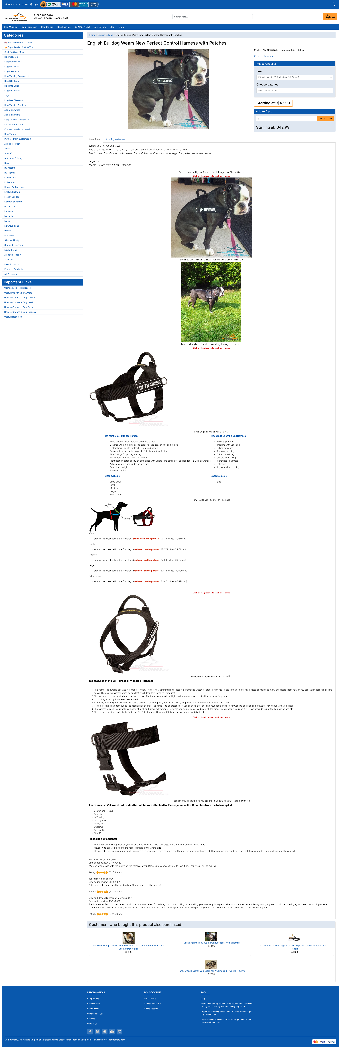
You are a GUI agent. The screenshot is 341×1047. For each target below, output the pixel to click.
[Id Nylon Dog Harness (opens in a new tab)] (129, 389)
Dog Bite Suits (11, 85)
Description (95, 139)
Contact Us (22, 4)
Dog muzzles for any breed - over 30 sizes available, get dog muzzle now (226, 1013)
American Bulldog (13, 158)
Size (259, 71)
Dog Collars (47, 27)
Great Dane (10, 206)
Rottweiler (9, 235)
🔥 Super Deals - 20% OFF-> (18, 47)
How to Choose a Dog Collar (19, 307)
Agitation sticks (12, 114)
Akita (7, 148)
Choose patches (267, 84)
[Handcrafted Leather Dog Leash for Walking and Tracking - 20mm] (211, 964)
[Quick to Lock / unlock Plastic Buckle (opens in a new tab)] (129, 758)
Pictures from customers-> (17, 138)
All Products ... (11, 274)
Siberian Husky (11, 240)
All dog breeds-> (12, 254)
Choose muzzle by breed (17, 129)
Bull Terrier (9, 172)
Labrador (9, 211)
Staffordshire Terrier (14, 245)
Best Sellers (100, 27)
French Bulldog (11, 197)
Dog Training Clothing (15, 105)
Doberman (9, 182)
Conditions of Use (95, 1014)
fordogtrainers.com (115, 1039)
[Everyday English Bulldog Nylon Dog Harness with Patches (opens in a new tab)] (211, 301)
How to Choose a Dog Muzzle (19, 297)
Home (11, 4)
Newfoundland (11, 225)
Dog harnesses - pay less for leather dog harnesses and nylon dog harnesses (226, 1021)
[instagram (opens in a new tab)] (119, 1031)
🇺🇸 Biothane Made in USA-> (18, 42)
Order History (150, 999)
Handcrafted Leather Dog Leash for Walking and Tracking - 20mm (211, 971)
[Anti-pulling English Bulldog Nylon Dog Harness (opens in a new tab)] (211, 217)
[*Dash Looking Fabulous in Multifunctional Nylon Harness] (211, 936)
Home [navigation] (92, 35)
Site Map (91, 1019)
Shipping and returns (115, 139)
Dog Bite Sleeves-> (14, 100)
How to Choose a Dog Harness (20, 312)
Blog (112, 27)
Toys (6, 95)
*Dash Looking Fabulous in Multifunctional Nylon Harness (211, 942)
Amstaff (8, 153)
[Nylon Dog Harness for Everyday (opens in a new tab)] (129, 634)
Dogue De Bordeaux (14, 187)
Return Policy (93, 1009)
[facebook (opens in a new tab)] (90, 1031)
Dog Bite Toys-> (12, 90)
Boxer (7, 163)
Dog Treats (10, 134)
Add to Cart (325, 118)
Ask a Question (264, 56)
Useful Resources (13, 316)
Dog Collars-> (11, 56)
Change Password (152, 1003)
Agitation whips (12, 110)
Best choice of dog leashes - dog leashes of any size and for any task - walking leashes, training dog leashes (227, 1005)
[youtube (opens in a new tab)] (112, 1031)
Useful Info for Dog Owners (18, 292)
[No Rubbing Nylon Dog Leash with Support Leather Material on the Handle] (294, 937)
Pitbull (7, 230)
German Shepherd (13, 201)
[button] (333, 4)
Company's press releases (17, 287)
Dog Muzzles (10, 27)
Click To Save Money (15, 52)
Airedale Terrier (12, 143)
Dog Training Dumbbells (16, 119)
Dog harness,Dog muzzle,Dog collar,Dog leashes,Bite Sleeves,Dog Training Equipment (48, 1039)
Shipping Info (93, 999)
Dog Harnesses (29, 27)
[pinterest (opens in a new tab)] (104, 1031)
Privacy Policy (93, 1003)
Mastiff (7, 221)
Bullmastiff (9, 167)
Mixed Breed (10, 250)
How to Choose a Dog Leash (18, 302)
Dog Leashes (63, 27)
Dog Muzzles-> (12, 66)
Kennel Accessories (14, 124)
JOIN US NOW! (82, 27)
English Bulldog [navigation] (105, 35)
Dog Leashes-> (11, 71)
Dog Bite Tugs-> (12, 81)
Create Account (151, 1009)
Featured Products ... (14, 269)
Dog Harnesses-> (13, 61)
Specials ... (9, 259)
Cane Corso (10, 177)
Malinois (8, 216)
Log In (35, 4)
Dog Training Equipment (16, 76)
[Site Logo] (16, 16)
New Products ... (12, 264)
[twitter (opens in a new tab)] (97, 1031)
